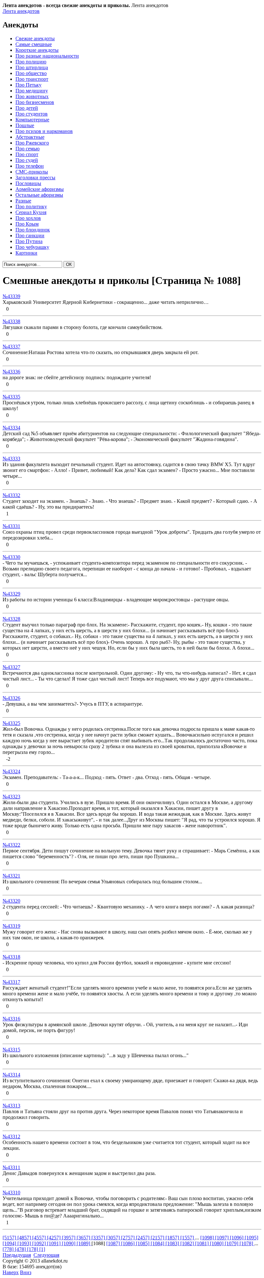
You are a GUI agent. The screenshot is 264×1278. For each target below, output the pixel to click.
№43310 (11, 1192)
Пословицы (28, 183)
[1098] (207, 1237)
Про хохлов (28, 218)
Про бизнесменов (34, 102)
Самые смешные (33, 44)
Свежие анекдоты (35, 38)
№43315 (11, 1049)
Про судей (26, 160)
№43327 (11, 667)
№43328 (11, 619)
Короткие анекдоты (37, 50)
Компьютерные (32, 119)
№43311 (11, 1167)
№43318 (11, 957)
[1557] (187, 1237)
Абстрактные (29, 137)
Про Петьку (28, 85)
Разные (23, 200)
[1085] (143, 1243)
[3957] (69, 1237)
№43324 (11, 771)
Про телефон (29, 166)
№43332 (11, 495)
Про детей (26, 108)
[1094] (10, 1243)
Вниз (25, 1272)
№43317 (11, 982)
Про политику (31, 206)
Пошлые (24, 125)
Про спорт (26, 154)
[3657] (84, 1237)
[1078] (247, 1243)
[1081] (202, 1243)
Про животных (32, 96)
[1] (42, 1249)
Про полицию (30, 61)
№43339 (11, 296)
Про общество (31, 73)
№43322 (11, 845)
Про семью (27, 148)
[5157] (10, 1237)
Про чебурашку (32, 247)
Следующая (46, 1255)
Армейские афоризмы (39, 189)
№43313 (11, 1105)
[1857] (172, 1237)
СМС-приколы (31, 171)
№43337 (11, 346)
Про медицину (31, 90)
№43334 (11, 427)
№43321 (11, 876)
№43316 (11, 1018)
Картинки (26, 253)
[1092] (39, 1243)
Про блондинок (32, 229)
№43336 (11, 371)
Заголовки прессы (35, 177)
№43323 (11, 796)
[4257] (54, 1237)
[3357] (98, 1237)
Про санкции (29, 235)
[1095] (251, 1237)
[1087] (113, 1243)
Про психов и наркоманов (44, 131)
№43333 (11, 458)
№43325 (11, 723)
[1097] (222, 1237)
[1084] (158, 1243)
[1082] (187, 1243)
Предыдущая (17, 1255)
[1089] (84, 1243)
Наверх (11, 1272)
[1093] (24, 1243)
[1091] (54, 1243)
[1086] (128, 1243)
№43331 (11, 526)
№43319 (11, 926)
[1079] (232, 1243)
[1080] (217, 1243)
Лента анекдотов (21, 11)
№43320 (11, 901)
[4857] (24, 1237)
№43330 (11, 557)
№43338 (11, 321)
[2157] (158, 1237)
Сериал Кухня (30, 212)
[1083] (172, 1243)
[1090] (69, 1243)
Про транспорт (31, 79)
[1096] (237, 1237)
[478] (21, 1249)
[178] (33, 1249)
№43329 (11, 594)
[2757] (128, 1237)
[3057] (113, 1237)
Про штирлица (31, 67)
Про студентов (31, 114)
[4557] (39, 1237)
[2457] (143, 1237)
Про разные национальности (47, 56)
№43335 (11, 396)
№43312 (11, 1136)
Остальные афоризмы (39, 195)
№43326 (11, 698)
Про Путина (28, 241)
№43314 (11, 1074)
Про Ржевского (32, 143)
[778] (9, 1249)
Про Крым (27, 224)
